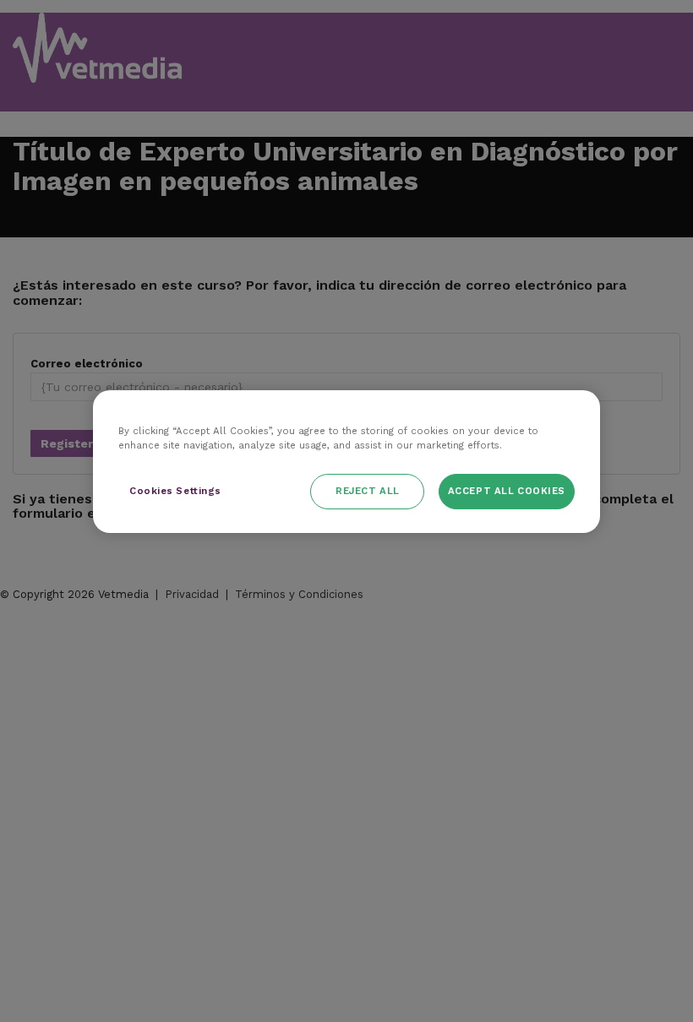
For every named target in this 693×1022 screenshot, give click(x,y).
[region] (346, 461)
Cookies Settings (175, 491)
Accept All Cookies (506, 491)
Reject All (368, 491)
